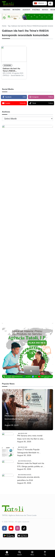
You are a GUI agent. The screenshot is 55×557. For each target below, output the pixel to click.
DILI (7, 413)
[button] (7, 553)
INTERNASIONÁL (26, 461)
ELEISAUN (26, 9)
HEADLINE (23, 433)
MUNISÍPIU (16, 9)
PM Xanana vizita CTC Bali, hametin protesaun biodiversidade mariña (24, 417)
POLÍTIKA (36, 9)
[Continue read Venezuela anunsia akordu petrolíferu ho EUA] (7, 479)
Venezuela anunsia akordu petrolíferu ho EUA (28, 478)
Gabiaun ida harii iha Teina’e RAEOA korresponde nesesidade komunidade (13, 70)
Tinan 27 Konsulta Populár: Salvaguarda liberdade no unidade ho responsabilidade (29, 451)
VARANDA (6, 9)
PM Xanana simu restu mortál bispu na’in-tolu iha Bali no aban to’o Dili (30, 437)
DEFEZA (45, 9)
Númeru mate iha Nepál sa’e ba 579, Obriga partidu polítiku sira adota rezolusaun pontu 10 (30, 465)
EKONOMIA (7, 65)
